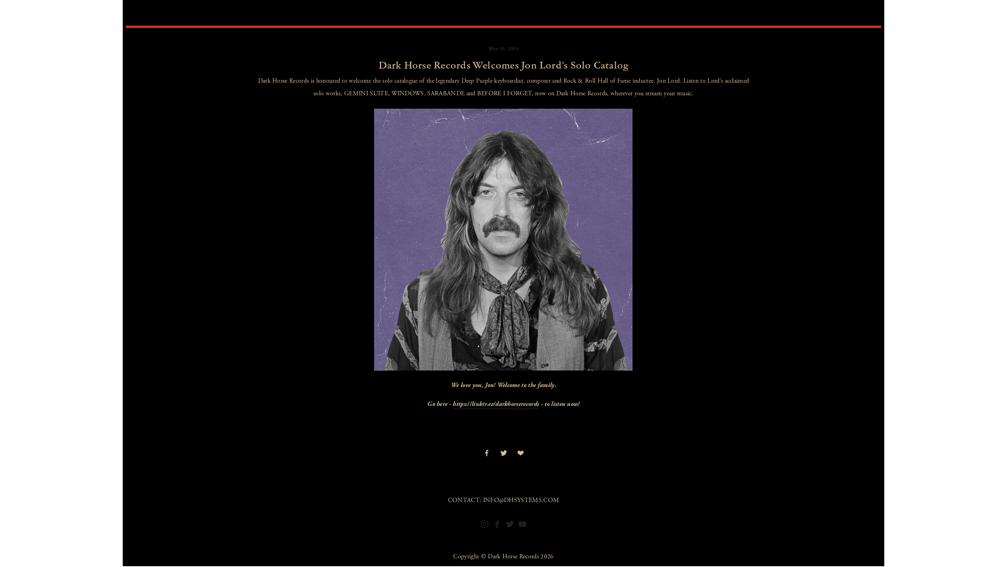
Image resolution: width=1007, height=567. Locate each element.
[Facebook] (497, 524)
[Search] (138, 14)
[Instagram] (485, 524)
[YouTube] (522, 524)
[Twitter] (510, 524)
